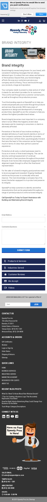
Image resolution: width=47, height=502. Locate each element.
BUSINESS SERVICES (9, 371)
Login (4, 348)
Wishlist (4, 345)
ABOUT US (5, 383)
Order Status (6, 351)
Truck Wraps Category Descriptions (14, 407)
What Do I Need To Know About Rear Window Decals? (20, 394)
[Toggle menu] (3, 20)
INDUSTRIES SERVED (9, 374)
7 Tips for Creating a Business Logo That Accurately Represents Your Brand (19, 398)
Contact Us (8, 313)
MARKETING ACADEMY (9, 377)
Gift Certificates (7, 342)
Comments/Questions (23, 227)
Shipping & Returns (8, 354)
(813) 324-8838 (18, 332)
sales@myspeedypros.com (13, 475)
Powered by (4, 14)
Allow (41, 14)
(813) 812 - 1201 (9, 482)
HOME (4, 368)
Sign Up (10, 348)
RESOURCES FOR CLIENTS (10, 380)
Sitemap (4, 358)
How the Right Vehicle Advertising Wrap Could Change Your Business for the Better (22, 402)
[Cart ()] (44, 21)
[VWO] (10, 14)
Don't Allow (27, 14)
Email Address (23, 215)
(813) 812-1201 (17, 329)
